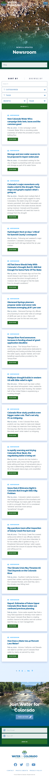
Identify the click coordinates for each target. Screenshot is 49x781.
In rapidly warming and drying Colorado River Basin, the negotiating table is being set (21, 453)
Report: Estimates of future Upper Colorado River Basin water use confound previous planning (23, 606)
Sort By (13, 79)
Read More (12, 139)
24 (28, 671)
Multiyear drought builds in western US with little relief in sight (24, 378)
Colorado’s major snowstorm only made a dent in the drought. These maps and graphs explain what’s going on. (23, 188)
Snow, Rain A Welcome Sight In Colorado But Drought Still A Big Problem (22, 491)
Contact (10, 770)
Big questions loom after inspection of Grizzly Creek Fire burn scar (24, 529)
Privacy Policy (36, 770)
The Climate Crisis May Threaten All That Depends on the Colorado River (24, 570)
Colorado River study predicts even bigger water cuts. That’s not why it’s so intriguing (24, 415)
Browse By (36, 79)
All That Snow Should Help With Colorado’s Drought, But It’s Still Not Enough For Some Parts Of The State (24, 267)
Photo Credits (22, 770)
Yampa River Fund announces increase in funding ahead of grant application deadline (23, 340)
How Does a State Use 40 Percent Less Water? (23, 642)
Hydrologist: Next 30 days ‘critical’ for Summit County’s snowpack (23, 233)
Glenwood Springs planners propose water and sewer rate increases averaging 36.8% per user (24, 305)
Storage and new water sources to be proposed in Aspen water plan (23, 155)
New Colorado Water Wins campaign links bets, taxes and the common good (23, 121)
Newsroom (14, 115)
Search (24, 106)
